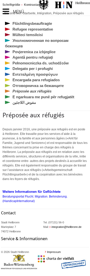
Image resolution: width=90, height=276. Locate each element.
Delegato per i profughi (32, 68)
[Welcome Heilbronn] (64, 5)
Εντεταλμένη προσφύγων (35, 74)
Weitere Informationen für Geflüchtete (31, 192)
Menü (18, 11)
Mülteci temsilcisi (27, 35)
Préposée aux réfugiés (68, 13)
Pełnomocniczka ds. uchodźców (40, 63)
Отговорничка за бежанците (38, 85)
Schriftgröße (11, 5)
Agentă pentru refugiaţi (32, 57)
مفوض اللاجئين (24, 102)
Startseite (29, 13)
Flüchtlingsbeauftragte (32, 23)
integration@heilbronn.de (67, 226)
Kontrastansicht (35, 5)
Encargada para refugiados (36, 80)
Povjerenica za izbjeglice (34, 52)
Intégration (44, 13)
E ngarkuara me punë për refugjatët (43, 97)
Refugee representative (32, 29)
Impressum (54, 251)
